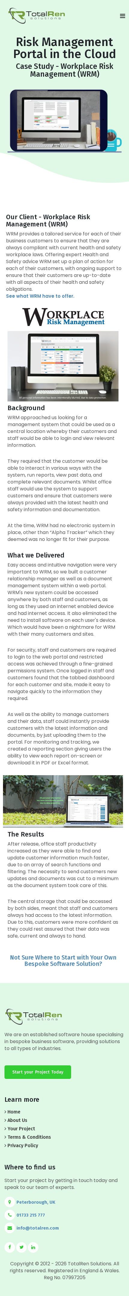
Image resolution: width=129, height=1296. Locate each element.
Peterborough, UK (35, 1202)
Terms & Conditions (29, 1137)
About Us (17, 1120)
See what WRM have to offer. (40, 296)
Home (14, 1112)
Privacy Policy (23, 1145)
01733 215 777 (30, 1215)
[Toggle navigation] (122, 15)
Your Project (21, 1129)
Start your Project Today (37, 1072)
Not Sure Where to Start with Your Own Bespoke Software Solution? (63, 960)
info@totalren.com (37, 1228)
